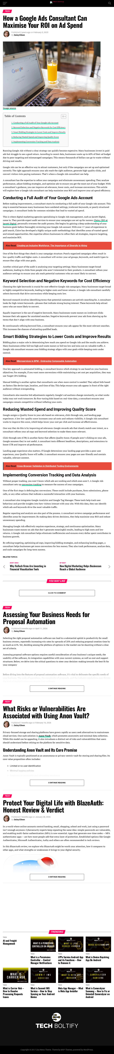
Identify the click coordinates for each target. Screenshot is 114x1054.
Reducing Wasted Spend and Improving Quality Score (36, 137)
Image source (9, 108)
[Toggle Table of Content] (62, 116)
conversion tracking (31, 484)
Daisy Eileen (19, 35)
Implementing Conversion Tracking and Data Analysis (36, 141)
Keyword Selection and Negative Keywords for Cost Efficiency (39, 127)
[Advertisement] (57, 905)
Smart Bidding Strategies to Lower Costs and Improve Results (39, 132)
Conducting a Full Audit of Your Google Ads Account (35, 122)
